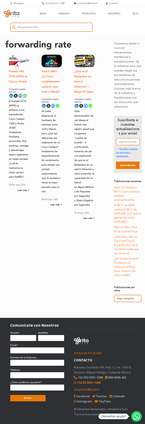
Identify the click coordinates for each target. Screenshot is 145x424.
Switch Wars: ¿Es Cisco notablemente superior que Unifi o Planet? (51, 81)
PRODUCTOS (89, 13)
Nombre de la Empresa (23, 357)
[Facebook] (20, 96)
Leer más (23, 190)
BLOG (136, 13)
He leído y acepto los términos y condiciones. (127, 152)
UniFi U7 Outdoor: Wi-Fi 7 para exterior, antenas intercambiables (127, 193)
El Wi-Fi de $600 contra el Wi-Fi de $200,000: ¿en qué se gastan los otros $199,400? (127, 213)
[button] (136, 416)
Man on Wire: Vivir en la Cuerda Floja (126, 229)
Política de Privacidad (88, 353)
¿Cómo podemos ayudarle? (26, 382)
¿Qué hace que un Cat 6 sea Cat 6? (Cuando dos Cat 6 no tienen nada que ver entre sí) (126, 245)
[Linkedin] (11, 96)
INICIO (43, 13)
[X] (16, 96)
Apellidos (43, 332)
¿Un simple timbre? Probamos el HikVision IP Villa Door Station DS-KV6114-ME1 (126, 267)
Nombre (14, 332)
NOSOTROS (114, 13)
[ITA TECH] (11, 13)
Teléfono (15, 369)
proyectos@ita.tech (86, 389)
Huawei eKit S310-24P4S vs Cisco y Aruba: (18, 76)
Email (14, 345)
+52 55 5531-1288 (88, 383)
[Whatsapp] (25, 96)
